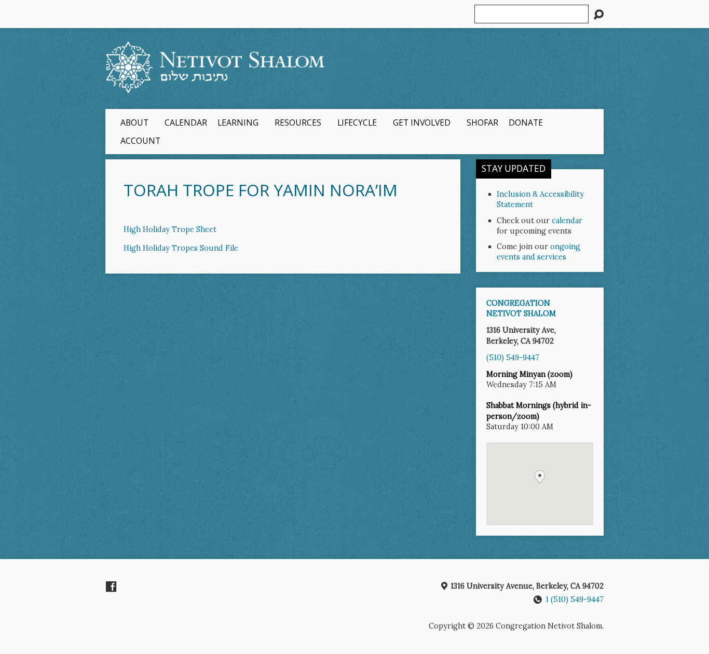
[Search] (598, 14)
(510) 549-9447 (512, 357)
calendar (567, 220)
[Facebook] (111, 586)
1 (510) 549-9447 (575, 599)
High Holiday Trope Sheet (170, 229)
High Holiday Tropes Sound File (181, 248)
